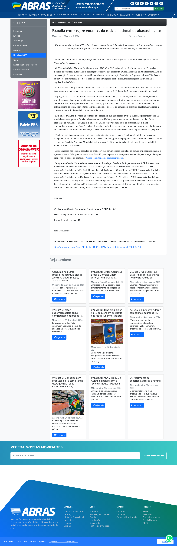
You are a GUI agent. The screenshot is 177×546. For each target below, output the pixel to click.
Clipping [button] (33, 15)
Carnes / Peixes (20, 45)
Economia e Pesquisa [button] (67, 14)
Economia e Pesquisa (73, 511)
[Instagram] (156, 3)
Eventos (67, 523)
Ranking (67, 514)
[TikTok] (142, 3)
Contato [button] (152, 15)
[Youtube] (132, 3)
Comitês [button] (139, 15)
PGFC (145, 523)
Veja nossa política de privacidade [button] (63, 542)
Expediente (95, 523)
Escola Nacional (150, 520)
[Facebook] (146, 3)
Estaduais (17, 74)
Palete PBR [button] (126, 15)
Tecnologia (18, 40)
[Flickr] (137, 3)
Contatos (120, 511)
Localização (95, 520)
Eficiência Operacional (73, 517)
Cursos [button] (85, 14)
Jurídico (16, 35)
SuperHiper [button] (47, 15)
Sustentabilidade (21, 69)
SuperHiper (68, 520)
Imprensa (120, 514)
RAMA (145, 511)
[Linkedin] (151, 3)
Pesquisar (159, 8)
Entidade (94, 511)
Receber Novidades (154, 456)
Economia (17, 31)
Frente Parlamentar (152, 517)
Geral (15, 60)
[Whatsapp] (161, 3)
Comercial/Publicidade (126, 517)
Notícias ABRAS (20, 55)
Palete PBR (148, 514)
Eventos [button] (97, 14)
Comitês (93, 517)
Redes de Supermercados (25, 64)
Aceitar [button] (165, 542)
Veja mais (60, 299)
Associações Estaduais (100, 514)
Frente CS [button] (111, 15)
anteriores (118, 158)
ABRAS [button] (21, 15)
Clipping (61, 22)
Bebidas (17, 50)
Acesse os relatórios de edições (99, 158)
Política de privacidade (100, 526)
